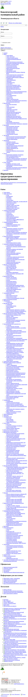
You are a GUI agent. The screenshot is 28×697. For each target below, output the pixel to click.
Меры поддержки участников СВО (15, 273)
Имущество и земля (11, 71)
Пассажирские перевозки (12, 371)
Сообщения (9, 304)
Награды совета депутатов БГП (14, 500)
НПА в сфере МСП (11, 268)
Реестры (8, 308)
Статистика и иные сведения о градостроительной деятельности (14, 350)
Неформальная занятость (12, 263)
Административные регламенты (14, 425)
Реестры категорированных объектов (15, 446)
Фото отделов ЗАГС (11, 427)
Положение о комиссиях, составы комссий (16, 201)
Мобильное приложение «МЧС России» (16, 543)
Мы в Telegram (7, 600)
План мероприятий (11, 218)
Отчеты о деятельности (12, 226)
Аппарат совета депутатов (12, 205)
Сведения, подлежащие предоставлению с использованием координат (16, 101)
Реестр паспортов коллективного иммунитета (14, 583)
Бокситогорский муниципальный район (16, 136)
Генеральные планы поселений (14, 330)
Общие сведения (10, 211)
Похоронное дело (10, 398)
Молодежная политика (12, 295)
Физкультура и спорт (11, 296)
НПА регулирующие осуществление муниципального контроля (15, 434)
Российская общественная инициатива (12, 591)
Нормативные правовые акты (13, 315)
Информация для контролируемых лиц (15, 442)
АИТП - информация (11, 365)
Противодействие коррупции (13, 89)
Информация (9, 223)
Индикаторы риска (11, 449)
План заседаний (10, 204)
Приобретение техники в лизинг (14, 388)
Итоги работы (9, 419)
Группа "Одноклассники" (9, 603)
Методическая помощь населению (14, 396)
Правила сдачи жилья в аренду (13, 553)
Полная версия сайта (6, 3)
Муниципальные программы (13, 369)
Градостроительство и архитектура (14, 74)
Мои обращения (10, 144)
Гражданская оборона (11, 540)
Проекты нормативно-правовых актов (15, 438)
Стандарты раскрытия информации (15, 366)
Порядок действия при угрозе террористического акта (13, 551)
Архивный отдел (10, 82)
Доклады (8, 441)
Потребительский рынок (12, 254)
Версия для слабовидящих (15, 23)
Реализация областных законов (14, 117)
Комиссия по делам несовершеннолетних (16, 91)
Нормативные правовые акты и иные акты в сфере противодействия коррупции (16, 467)
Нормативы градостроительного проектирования (14, 346)
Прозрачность (9, 149)
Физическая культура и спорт (13, 242)
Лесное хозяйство (10, 251)
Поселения (6, 125)
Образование (9, 69)
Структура (8, 108)
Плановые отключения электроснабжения (16, 167)
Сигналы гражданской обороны (14, 541)
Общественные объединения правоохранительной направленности (15, 513)
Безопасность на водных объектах (14, 535)
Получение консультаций (12, 452)
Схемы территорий (11, 389)
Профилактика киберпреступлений (15, 509)
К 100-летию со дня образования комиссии (16, 507)
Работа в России (7, 589)
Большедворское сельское (12, 130)
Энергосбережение (11, 80)
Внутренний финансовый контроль (15, 285)
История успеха (10, 322)
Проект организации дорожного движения (16, 123)
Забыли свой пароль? (6, 47)
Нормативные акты (11, 284)
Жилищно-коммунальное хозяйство (15, 77)
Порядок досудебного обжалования (15, 454)
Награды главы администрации (14, 501)
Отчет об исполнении (11, 278)
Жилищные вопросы (11, 387)
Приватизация (9, 307)
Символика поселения (11, 109)
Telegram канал (6, 694)
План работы (9, 519)
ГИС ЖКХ (9, 378)
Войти (2, 26)
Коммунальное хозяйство (12, 237)
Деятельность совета (11, 202)
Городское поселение (11, 104)
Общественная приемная (12, 217)
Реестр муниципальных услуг (13, 156)
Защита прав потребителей (10, 581)
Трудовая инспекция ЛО (9, 582)
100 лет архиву (10, 420)
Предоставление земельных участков (15, 309)
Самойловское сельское (12, 134)
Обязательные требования (12, 436)
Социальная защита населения (13, 76)
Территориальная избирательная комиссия (13, 572)
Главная (5, 52)
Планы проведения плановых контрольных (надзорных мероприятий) (16, 444)
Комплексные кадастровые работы (14, 312)
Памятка (8, 549)
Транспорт (8, 81)
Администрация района (12, 58)
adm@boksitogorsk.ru (19, 683)
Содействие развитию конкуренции (15, 257)
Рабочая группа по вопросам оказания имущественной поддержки (15, 320)
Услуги (8, 60)
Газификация (9, 78)
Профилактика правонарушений (14, 92)
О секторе (8, 325)
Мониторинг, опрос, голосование (11, 578)
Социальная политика (11, 67)
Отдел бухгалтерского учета (13, 85)
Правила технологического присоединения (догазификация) (14, 403)
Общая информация (11, 266)
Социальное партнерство (12, 258)
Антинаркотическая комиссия (13, 532)
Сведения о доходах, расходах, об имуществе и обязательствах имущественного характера (14, 477)
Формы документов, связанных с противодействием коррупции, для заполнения (14, 473)
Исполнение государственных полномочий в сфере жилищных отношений (14, 381)
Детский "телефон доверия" (13, 505)
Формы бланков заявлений (12, 428)
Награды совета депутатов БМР (14, 499)
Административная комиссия (13, 59)
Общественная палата (11, 206)
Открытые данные (7, 568)
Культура (8, 241)
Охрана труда (9, 98)
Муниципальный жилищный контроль (15, 373)
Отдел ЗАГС (9, 83)
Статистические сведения (12, 326)
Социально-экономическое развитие (15, 63)
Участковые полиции (11, 539)
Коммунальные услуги (11, 370)
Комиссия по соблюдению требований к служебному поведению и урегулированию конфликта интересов (16, 481)
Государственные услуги (12, 157)
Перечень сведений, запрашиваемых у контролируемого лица (15, 458)
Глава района (9, 55)
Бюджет (8, 120)
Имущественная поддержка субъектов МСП (14, 313)
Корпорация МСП (10, 318)
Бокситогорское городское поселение (15, 138)
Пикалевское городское (12, 127)
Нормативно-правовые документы (14, 154)
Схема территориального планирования (16, 331)
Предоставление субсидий (12, 391)
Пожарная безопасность (12, 534)
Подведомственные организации (14, 62)
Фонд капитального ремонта (10, 593)
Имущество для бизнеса (12, 317)
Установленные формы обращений (14, 145)
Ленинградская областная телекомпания (13, 592)
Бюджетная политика (11, 65)
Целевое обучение (10, 260)
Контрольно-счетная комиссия (13, 86)
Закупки (8, 255)
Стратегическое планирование (13, 245)
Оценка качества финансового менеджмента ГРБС (13, 290)
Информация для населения (13, 538)
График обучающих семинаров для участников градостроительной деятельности (14, 359)
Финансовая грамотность (12, 291)
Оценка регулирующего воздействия (15, 259)
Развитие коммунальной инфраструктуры (16, 118)
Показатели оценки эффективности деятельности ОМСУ (15, 220)
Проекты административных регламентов (16, 158)
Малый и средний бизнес (12, 64)
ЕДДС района (6, 162)
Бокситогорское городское (12, 126)
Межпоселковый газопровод (13, 392)
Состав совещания (10, 518)
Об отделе (8, 294)
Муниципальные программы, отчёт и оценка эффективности (15, 287)
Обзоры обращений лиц (12, 148)
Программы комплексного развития (15, 348)
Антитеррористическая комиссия (14, 545)
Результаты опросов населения (13, 491)
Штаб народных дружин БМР (13, 514)
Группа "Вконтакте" (15, 694)
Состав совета (9, 200)
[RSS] (4, 672)
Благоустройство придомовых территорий (16, 384)
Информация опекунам (12, 558)
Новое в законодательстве (12, 383)
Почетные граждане (11, 114)
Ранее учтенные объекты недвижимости (16, 311)
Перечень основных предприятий (14, 249)
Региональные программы (12, 367)
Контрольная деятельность (12, 87)
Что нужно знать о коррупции (13, 490)
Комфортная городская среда (13, 116)
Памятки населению (11, 412)
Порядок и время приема (12, 143)
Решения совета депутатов (12, 208)
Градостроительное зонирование (14, 338)
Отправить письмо (11, 141)
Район (4, 54)
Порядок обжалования (11, 139)
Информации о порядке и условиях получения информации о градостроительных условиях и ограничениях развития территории (15, 354)
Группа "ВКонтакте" (8, 602)
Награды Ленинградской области (14, 495)
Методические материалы (12, 470)
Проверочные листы (11, 447)
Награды (8, 90)
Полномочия (9, 196)
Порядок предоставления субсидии (15, 405)
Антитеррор (9, 96)
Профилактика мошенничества (14, 525)
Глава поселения (10, 107)
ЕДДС (7, 530)
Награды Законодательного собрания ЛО (16, 494)
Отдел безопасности (11, 95)
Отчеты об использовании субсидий (15, 298)
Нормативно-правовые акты (13, 224)
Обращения (6, 140)
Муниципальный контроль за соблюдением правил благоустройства (15, 376)
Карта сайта (6, 604)
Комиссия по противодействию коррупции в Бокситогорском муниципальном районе (14, 485)
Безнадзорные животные (12, 397)
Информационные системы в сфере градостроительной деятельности (15, 344)
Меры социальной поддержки (13, 411)
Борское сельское (10, 131)
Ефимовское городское (12, 129)
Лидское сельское (10, 132)
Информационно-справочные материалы (16, 521)
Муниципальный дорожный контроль (15, 374)
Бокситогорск (6, 103)
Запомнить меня (6, 42)
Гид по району (7, 569)
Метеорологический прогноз (13, 169)
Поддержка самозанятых (12, 272)
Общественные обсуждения (13, 440)
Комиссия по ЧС (10, 531)
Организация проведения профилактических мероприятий (14, 523)
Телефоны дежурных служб (13, 163)
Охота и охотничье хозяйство (13, 253)
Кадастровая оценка (11, 305)
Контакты (5, 170)
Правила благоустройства (12, 113)
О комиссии (9, 504)
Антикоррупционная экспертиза (14, 469)
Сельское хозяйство (11, 250)
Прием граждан (10, 215)
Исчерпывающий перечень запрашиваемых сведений (13, 451)
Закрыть (3, 50)
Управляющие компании (12, 385)
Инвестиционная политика (13, 68)
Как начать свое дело (11, 267)
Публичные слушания (11, 209)
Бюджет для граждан (11, 277)
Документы (9, 121)
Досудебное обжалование (12, 437)
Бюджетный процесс (11, 281)
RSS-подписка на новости (9, 606)
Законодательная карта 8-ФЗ (10, 567)
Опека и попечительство (12, 99)
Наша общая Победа (11, 422)
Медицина (8, 94)
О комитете (9, 302)
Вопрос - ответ (10, 316)
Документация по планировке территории (16, 339)
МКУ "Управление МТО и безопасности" (16, 238)
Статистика (9, 275)
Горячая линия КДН (11, 508)
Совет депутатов (10, 56)
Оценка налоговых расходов (13, 262)
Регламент (8, 197)
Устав (7, 105)
